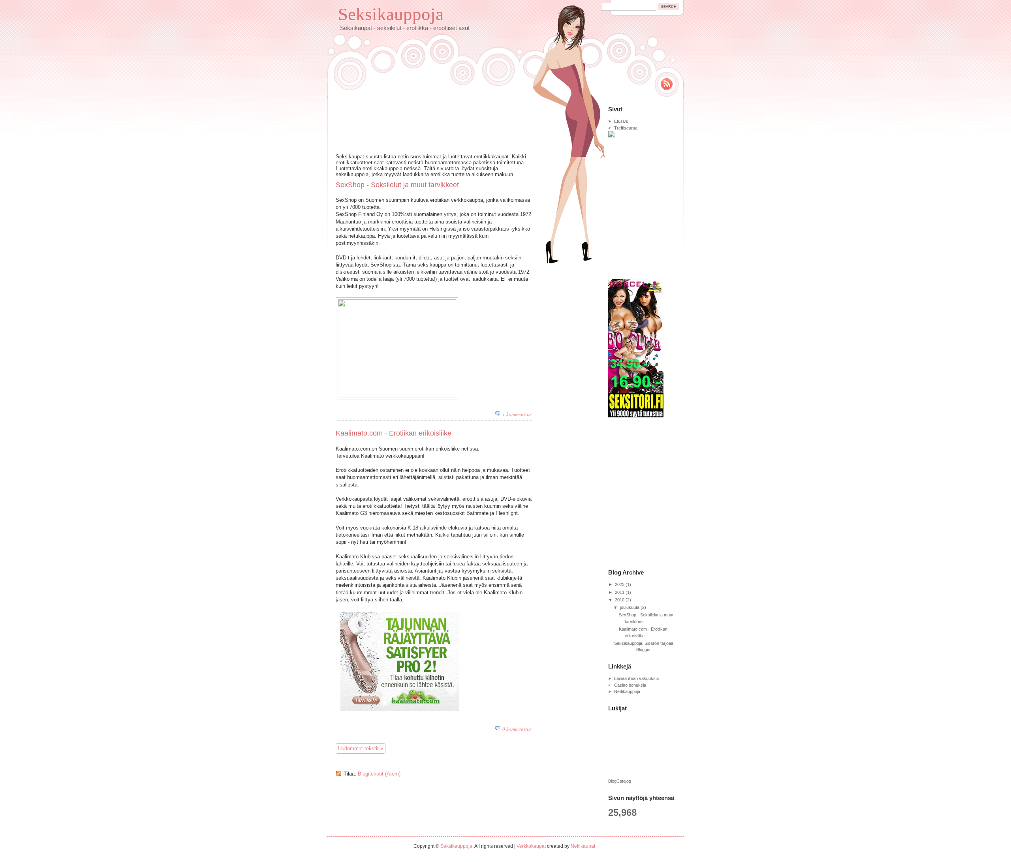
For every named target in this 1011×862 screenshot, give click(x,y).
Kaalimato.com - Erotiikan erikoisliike (393, 433)
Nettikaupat (583, 846)
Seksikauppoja (390, 14)
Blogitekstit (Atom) (379, 774)
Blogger (643, 649)
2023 (619, 584)
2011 (619, 592)
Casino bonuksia (630, 685)
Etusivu (621, 121)
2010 (619, 599)
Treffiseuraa (625, 128)
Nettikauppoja (627, 691)
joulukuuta (629, 607)
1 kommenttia (516, 414)
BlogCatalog (619, 781)
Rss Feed (667, 84)
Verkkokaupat (531, 846)
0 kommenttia (516, 728)
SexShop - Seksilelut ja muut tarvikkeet (397, 185)
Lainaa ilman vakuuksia (636, 678)
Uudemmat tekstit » (360, 748)
